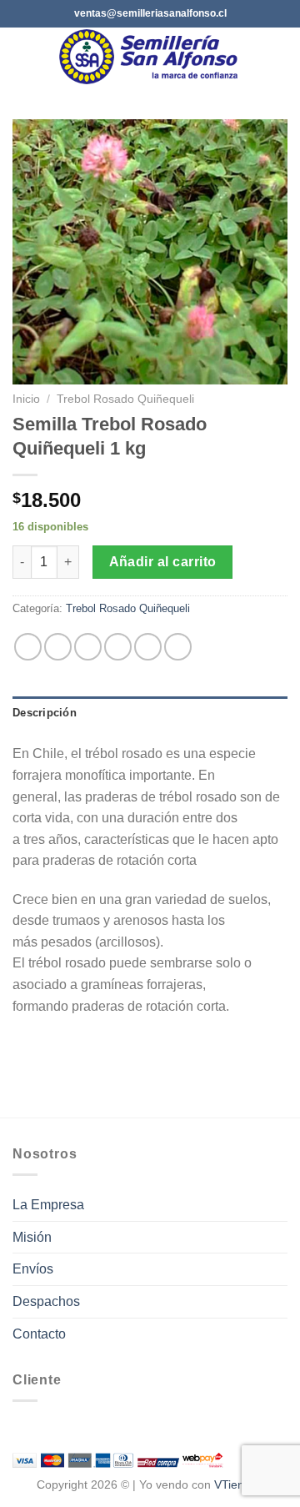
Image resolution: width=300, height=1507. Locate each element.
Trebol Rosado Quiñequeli (125, 399)
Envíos (32, 1269)
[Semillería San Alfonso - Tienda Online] (151, 57)
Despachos (46, 1301)
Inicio (26, 399)
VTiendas (238, 1484)
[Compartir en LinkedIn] (178, 647)
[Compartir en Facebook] (58, 647)
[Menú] (22, 56)
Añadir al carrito (163, 562)
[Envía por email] (118, 647)
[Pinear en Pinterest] (148, 647)
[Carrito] (279, 56)
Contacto (39, 1334)
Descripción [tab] (44, 712)
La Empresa (48, 1205)
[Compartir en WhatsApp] (28, 647)
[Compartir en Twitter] (88, 647)
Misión (32, 1237)
